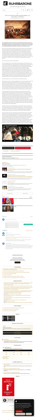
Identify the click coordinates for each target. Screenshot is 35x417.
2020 (21, 354)
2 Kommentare (23, 18)
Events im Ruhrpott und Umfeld (14, 405)
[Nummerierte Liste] (10, 222)
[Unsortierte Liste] (12, 222)
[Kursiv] (7, 222)
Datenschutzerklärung (11, 410)
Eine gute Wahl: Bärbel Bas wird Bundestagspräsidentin (12, 372)
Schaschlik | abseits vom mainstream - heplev (10, 295)
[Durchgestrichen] (9, 222)
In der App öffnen (6, 150)
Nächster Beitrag (25, 193)
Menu (4, 10)
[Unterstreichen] (8, 222)
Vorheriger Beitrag (10, 193)
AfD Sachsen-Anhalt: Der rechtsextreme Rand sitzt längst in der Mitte (13, 276)
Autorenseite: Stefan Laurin (15, 150)
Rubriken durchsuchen (6, 356)
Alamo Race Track (11, 182)
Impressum (4, 410)
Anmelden (31, 216)
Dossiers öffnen (5, 357)
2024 (21, 352)
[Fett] (6, 222)
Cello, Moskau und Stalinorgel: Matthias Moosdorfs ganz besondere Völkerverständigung (16, 272)
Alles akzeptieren (19, 411)
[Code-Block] (14, 222)
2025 (14, 352)
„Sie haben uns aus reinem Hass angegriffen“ (16, 187)
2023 (28, 352)
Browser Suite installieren (17, 333)
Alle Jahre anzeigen (6, 358)
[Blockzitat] (13, 222)
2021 (14, 354)
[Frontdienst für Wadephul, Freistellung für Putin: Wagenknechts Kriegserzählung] (4, 169)
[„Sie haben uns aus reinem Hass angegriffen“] (4, 187)
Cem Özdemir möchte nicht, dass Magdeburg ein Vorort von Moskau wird (14, 277)
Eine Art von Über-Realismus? (10, 301)
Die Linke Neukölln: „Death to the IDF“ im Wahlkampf (10, 309)
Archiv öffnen (17, 350)
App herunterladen (17, 331)
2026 (6, 352)
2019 (28, 354)
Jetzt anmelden (17, 262)
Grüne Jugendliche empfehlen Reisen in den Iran (11, 340)
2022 (6, 354)
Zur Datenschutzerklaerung (19, 408)
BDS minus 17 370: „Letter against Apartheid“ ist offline (12, 368)
